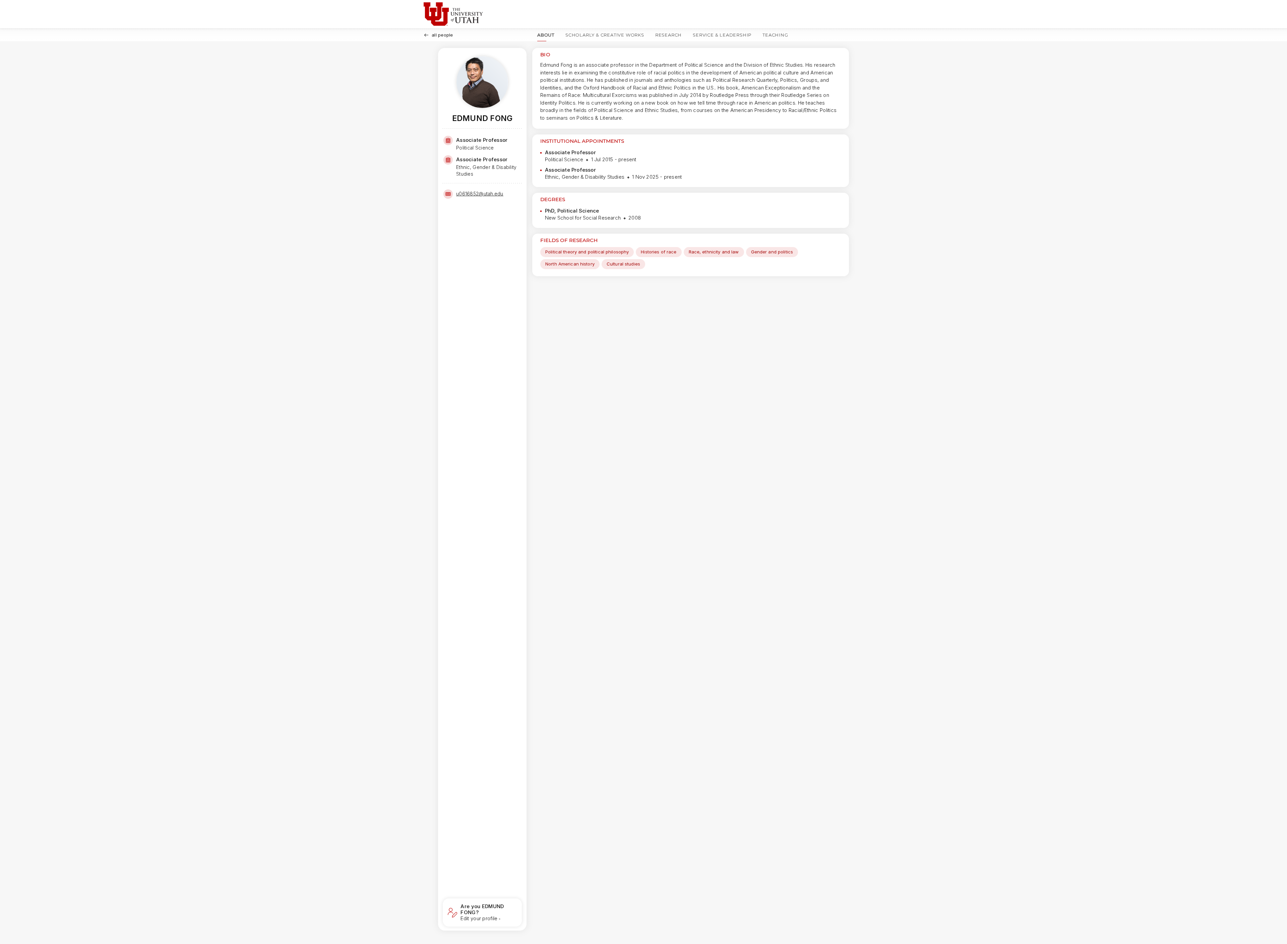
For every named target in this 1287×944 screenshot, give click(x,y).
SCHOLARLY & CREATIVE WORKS (604, 35)
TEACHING (775, 35)
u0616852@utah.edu (479, 193)
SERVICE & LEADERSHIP (722, 35)
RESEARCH (668, 35)
